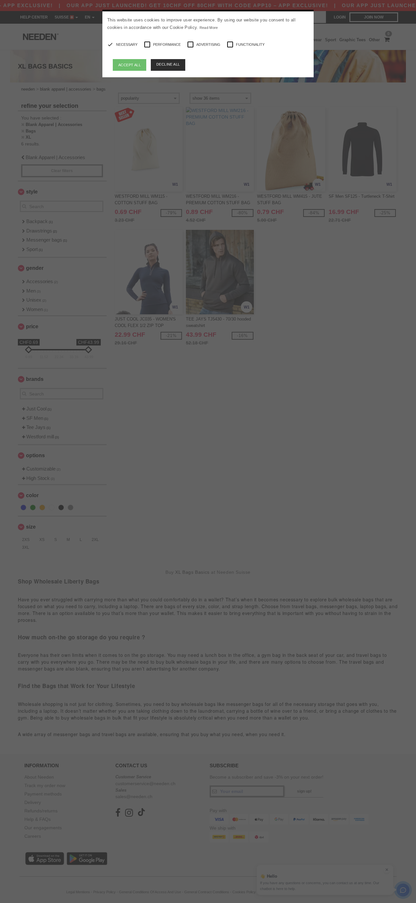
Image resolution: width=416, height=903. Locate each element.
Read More (209, 28)
